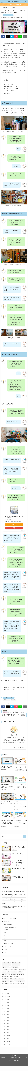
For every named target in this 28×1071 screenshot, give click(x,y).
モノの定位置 (14, 967)
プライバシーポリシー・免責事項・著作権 (9, 1057)
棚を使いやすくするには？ (11, 88)
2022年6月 (6, 1023)
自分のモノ (13, 983)
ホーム (25, 1057)
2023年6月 (6, 1002)
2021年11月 (6, 1044)
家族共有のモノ (6, 17)
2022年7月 (6, 1020)
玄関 (5, 940)
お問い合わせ (20, 1057)
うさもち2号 (14, 735)
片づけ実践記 (6, 921)
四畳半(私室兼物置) (8, 924)
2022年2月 (6, 1035)
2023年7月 (6, 999)
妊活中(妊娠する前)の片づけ (17, 974)
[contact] (15, 1055)
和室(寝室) (6, 929)
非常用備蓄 (21, 983)
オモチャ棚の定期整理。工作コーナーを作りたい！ (13, 891)
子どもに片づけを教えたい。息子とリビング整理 (13, 899)
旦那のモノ (5, 981)
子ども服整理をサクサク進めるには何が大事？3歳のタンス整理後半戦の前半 (13, 907)
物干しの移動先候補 (10, 90)
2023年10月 (6, 996)
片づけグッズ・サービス (19, 981)
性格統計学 (13, 17)
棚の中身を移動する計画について (12, 86)
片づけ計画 (5, 983)
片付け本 (5, 952)
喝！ (3, 971)
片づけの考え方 (6, 949)
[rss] (14, 1055)
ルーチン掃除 (14, 969)
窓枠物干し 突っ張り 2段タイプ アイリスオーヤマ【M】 (14, 517)
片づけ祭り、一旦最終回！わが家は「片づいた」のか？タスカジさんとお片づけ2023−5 (13, 895)
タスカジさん (15, 965)
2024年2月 (6, 993)
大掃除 (20, 971)
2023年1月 (6, 1014)
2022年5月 (6, 1026)
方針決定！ (7, 93)
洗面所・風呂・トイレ (8, 943)
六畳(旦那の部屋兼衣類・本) (10, 927)
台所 (5, 932)
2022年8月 (6, 1017)
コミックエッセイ (16, 962)
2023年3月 (6, 1011)
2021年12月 (7, 1041)
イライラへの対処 (6, 962)
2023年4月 (6, 1008)
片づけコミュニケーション (8, 15)
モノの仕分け (5, 967)
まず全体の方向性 (8, 84)
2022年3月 (6, 1032)
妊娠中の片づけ (6, 974)
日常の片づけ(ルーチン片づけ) (16, 978)
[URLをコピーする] (25, 36)
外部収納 (14, 971)
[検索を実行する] (24, 836)
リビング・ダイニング (8, 935)
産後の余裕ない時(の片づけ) (9, 918)
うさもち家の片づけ (14, 1)
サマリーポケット (6, 965)
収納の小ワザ (22, 969)
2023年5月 (6, 1005)
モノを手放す (5, 969)
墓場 (8, 971)
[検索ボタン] (26, 1)
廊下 (5, 938)
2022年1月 (6, 1038)
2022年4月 (6, 1029)
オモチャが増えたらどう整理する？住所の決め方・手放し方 (13, 902)
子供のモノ (5, 976)
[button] (3, 36)
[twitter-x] (12, 1055)
